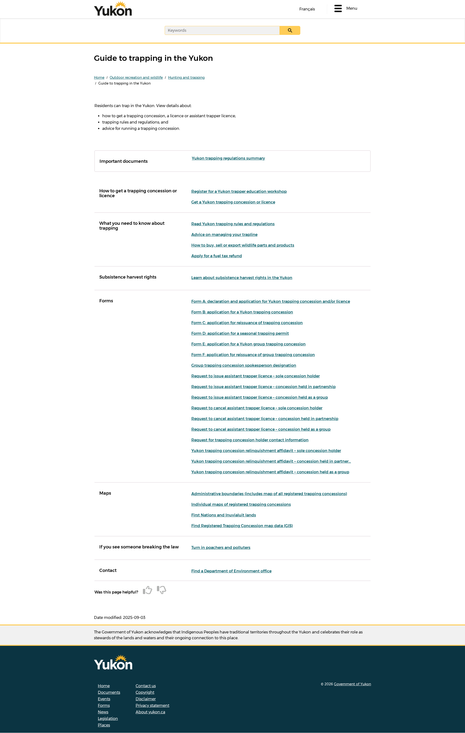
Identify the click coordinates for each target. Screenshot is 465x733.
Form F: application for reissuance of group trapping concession (253, 354)
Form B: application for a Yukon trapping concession (242, 312)
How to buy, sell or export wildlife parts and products (242, 245)
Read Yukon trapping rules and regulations (233, 224)
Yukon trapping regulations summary (228, 158)
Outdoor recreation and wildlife (136, 77)
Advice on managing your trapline (224, 234)
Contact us (146, 686)
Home (99, 77)
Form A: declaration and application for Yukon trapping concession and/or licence (270, 301)
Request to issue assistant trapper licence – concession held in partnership (263, 386)
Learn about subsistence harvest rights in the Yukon (241, 277)
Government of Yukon (352, 684)
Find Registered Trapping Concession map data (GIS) (242, 525)
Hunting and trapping (186, 77)
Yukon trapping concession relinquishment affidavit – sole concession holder (266, 450)
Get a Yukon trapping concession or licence (233, 202)
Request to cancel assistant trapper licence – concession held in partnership (264, 418)
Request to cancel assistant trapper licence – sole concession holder (256, 408)
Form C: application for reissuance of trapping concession (247, 322)
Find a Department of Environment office (231, 571)
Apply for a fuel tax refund (216, 256)
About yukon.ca (150, 712)
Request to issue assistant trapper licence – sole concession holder (255, 376)
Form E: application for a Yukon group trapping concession (248, 344)
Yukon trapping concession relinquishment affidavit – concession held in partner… (271, 461)
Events (104, 699)
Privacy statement (152, 705)
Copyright (145, 692)
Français (307, 9)
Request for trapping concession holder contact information (250, 440)
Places (104, 725)
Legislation (108, 718)
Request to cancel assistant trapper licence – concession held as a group (261, 429)
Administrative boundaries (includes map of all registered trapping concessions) (269, 493)
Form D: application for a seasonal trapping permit (240, 333)
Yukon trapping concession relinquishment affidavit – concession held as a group (270, 472)
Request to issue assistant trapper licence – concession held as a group (259, 397)
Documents (109, 692)
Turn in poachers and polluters (220, 547)
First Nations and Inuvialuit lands (223, 515)
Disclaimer (146, 699)
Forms (104, 705)
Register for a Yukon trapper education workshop (239, 191)
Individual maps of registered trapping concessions (241, 504)
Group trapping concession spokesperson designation (243, 365)
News (103, 712)
